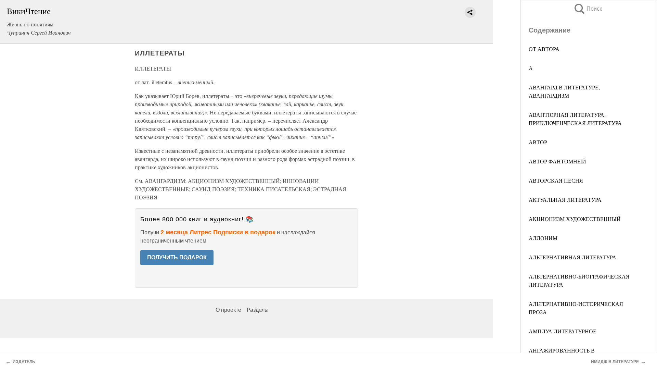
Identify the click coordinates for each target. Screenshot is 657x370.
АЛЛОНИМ (543, 238)
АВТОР (538, 142)
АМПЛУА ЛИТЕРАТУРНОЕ (562, 331)
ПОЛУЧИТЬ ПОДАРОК (177, 257)
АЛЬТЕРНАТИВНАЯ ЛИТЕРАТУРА (572, 257)
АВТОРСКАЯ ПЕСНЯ (556, 180)
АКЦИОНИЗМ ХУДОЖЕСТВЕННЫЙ (575, 218)
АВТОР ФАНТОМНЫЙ (557, 161)
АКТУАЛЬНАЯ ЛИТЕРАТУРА (565, 199)
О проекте (228, 310)
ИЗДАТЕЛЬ (24, 361)
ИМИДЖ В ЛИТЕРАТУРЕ (615, 361)
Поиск (588, 9)
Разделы (258, 310)
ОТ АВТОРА (544, 48)
